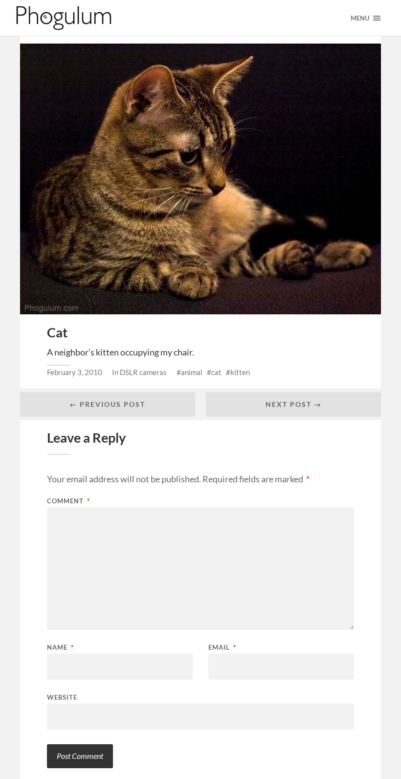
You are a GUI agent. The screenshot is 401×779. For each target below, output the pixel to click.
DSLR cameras (143, 372)
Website (62, 697)
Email (222, 647)
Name (60, 647)
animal (191, 372)
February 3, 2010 (74, 372)
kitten (240, 372)
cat (216, 372)
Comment (68, 501)
